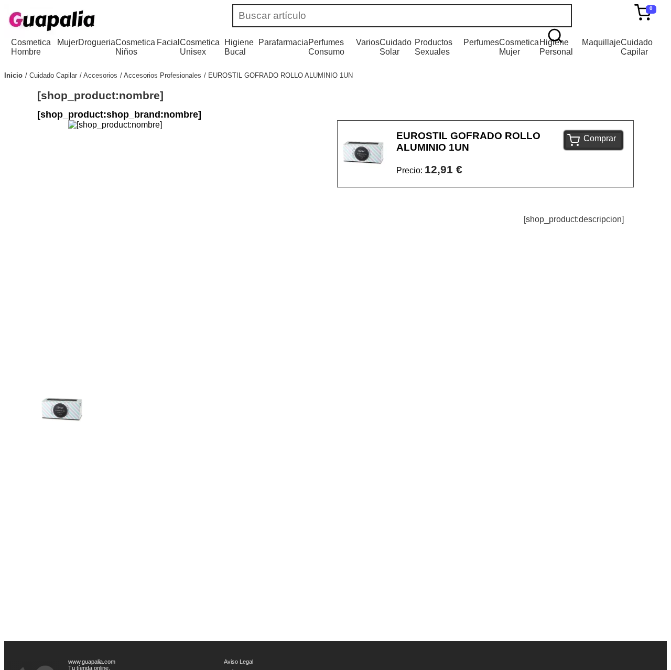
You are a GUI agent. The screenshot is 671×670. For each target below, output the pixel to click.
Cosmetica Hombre (31, 47)
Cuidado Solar (396, 47)
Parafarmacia (283, 42)
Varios (368, 42)
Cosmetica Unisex (200, 47)
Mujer (67, 42)
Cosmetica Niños (135, 47)
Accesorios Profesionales (162, 75)
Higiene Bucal (239, 47)
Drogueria (96, 42)
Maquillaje (601, 42)
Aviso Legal (238, 661)
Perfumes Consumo (326, 47)
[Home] (82, 21)
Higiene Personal (556, 47)
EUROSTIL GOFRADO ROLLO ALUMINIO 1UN (280, 75)
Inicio (13, 75)
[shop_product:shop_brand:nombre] (119, 114)
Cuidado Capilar (637, 47)
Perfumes (481, 42)
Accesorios (100, 75)
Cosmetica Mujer (519, 47)
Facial (168, 42)
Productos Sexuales (433, 47)
